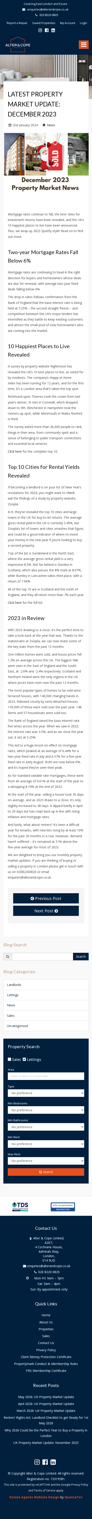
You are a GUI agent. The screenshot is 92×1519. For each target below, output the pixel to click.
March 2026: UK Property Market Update (46, 1411)
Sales (11, 1015)
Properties (46, 1329)
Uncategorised (17, 1026)
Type (11, 1086)
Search (81, 956)
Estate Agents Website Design (34, 1497)
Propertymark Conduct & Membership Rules (46, 1364)
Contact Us (46, 1343)
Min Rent (14, 1137)
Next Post (44, 910)
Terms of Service (44, 1490)
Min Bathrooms (18, 1120)
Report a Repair (17, 23)
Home (46, 1315)
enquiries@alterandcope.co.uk (47, 9)
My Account (67, 23)
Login (83, 23)
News (51, 125)
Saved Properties (43, 23)
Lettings (13, 995)
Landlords (14, 985)
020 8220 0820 (48, 15)
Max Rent (14, 1154)
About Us (46, 1322)
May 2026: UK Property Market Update (46, 1397)
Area (11, 1070)
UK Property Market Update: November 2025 (46, 1443)
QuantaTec (74, 1497)
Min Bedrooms (17, 1103)
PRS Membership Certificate (46, 1371)
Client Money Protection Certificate (46, 1357)
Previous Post (47, 898)
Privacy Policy (46, 1350)
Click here (15, 451)
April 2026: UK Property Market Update (46, 1404)
